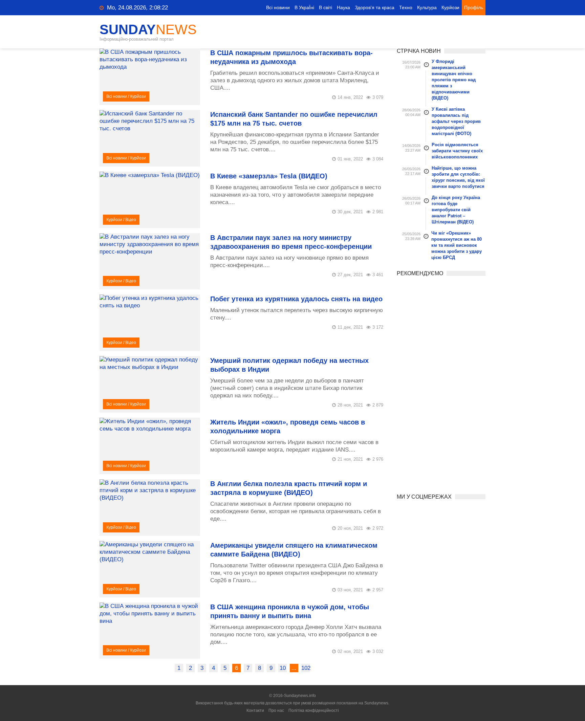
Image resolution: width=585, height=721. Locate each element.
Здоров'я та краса (374, 7)
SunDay (148, 29)
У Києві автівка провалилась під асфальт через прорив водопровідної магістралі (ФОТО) (456, 121)
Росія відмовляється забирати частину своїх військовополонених (457, 150)
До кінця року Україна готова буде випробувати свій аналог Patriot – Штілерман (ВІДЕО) (456, 209)
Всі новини (278, 7)
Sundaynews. (376, 703)
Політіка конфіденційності (313, 710)
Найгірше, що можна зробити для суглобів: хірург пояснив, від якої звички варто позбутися (458, 177)
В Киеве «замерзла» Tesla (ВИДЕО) (268, 176)
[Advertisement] (441, 382)
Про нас (276, 710)
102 (305, 668)
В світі (325, 7)
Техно (405, 7)
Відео (130, 219)
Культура (427, 7)
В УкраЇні (304, 7)
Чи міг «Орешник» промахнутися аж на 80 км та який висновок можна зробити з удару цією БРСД (456, 245)
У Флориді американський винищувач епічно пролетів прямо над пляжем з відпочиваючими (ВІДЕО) (454, 80)
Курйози (450, 7)
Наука (343, 7)
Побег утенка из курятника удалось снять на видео (296, 299)
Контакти (255, 710)
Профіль (473, 7)
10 (283, 668)
